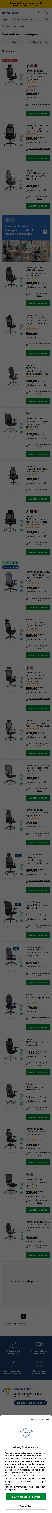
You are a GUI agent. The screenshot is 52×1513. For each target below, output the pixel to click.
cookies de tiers (26, 1467)
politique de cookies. (19, 1489)
